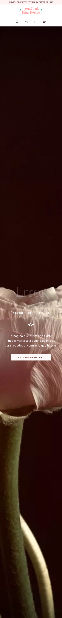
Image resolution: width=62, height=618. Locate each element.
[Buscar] (17, 21)
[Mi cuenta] (26, 21)
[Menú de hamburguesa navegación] (44, 21)
